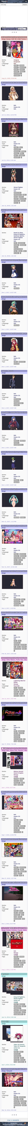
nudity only (16, 288)
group (23, 558)
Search (25, 4)
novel (15, 784)
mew (7, 750)
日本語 (16, 777)
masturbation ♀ (17, 562)
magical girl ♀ (17, 782)
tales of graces (19, 1044)
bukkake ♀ (22, 71)
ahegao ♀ (16, 65)
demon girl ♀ (17, 601)
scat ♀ (24, 251)
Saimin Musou (7, 371)
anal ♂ (19, 640)
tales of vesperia (19, 1046)
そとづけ (5, 1022)
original (16, 60)
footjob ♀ (24, 648)
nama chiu (13, 750)
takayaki (9, 1071)
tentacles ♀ (20, 784)
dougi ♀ (16, 196)
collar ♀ (24, 194)
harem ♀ (20, 560)
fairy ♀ (18, 646)
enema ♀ (16, 247)
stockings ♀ (16, 405)
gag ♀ (21, 695)
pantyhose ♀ (17, 200)
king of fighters (19, 234)
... (21, 75)
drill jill (13, 39)
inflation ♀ (20, 741)
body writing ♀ (17, 1006)
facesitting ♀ (17, 1103)
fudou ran (19, 660)
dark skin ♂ (16, 871)
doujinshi (17, 62)
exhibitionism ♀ (17, 1008)
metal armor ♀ (23, 198)
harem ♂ (16, 875)
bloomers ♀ (22, 1004)
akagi (4, 39)
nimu (25, 930)
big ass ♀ (16, 67)
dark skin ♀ (16, 644)
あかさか (5, 974)
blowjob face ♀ (17, 1055)
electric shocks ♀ (18, 739)
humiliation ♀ (23, 1010)
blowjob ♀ (16, 69)
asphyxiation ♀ (21, 243)
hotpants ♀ (16, 964)
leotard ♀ (16, 198)
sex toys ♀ (16, 253)
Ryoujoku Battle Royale (11, 164)
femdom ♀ (24, 646)
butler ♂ (16, 155)
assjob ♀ (16, 1097)
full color (16, 962)
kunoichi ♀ (21, 196)
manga (16, 684)
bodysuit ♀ (22, 69)
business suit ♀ (17, 960)
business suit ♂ (17, 192)
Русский (16, 686)
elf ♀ (22, 601)
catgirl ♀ (22, 691)
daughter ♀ (21, 912)
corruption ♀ (17, 75)
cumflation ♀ (22, 155)
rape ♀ (15, 251)
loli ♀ (20, 875)
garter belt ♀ (22, 962)
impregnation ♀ (17, 918)
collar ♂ (21, 1099)
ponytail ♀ (23, 200)
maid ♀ (21, 480)
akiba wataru (10, 660)
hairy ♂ (15, 560)
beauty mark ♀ (17, 149)
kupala (20, 930)
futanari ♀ (16, 695)
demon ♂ (16, 693)
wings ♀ (22, 605)
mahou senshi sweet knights (18, 772)
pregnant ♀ (16, 442)
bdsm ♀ (16, 689)
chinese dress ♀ (18, 194)
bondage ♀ (16, 71)
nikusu (22, 782)
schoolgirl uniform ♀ (18, 403)
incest (23, 918)
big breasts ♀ (23, 67)
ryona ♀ (16, 202)
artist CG (17, 1000)
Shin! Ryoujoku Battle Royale (13, 210)
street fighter (18, 187)
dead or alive (18, 232)
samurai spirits (19, 236)
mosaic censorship (18, 249)
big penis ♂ (16, 556)
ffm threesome (17, 558)
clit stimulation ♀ (18, 73)
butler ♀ (22, 153)
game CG (17, 107)
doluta (8, 930)
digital (23, 960)
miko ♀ (21, 964)
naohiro (20, 750)
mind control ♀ (17, 399)
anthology (22, 65)
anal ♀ (21, 147)
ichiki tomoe (21, 39)
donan (8, 39)
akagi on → (14, 1120)
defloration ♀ (17, 157)
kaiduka (14, 930)
